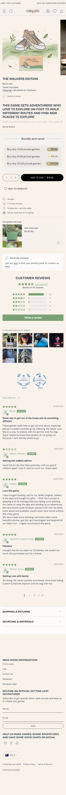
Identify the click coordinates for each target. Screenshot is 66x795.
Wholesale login (10, 684)
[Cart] (61, 11)
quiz (16, 263)
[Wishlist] (55, 11)
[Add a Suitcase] (12, 235)
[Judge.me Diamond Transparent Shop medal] (39, 380)
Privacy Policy (29, 764)
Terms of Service (45, 764)
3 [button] (34, 595)
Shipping (7, 90)
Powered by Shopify (11, 770)
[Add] (58, 242)
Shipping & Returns (16, 611)
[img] (9, 406)
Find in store (8, 664)
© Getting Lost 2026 (12, 764)
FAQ (4, 669)
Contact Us (8, 674)
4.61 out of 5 (41, 284)
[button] (19, 294)
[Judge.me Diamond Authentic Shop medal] (23, 380)
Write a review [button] (33, 317)
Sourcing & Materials (18, 621)
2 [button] (29, 595)
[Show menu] (4, 11)
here (7, 266)
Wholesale (7, 679)
